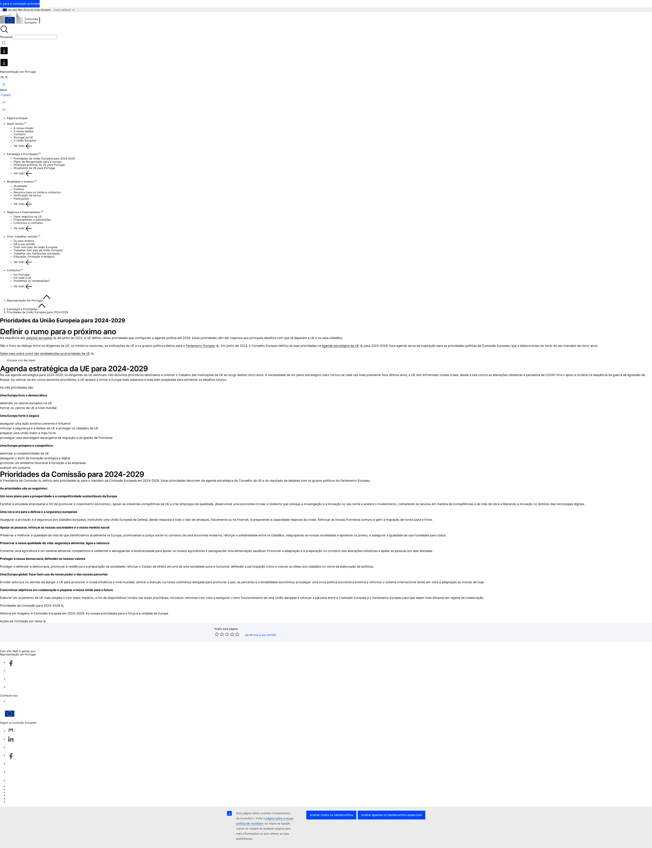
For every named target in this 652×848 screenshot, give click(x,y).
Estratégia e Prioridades (22, 154)
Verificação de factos (27, 195)
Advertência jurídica (20, 798)
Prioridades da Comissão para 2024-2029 (30, 605)
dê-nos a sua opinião (262, 635)
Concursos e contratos (28, 222)
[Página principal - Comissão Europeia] (24, 18)
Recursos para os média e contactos (37, 192)
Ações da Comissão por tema (21, 621)
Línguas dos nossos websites (25, 789)
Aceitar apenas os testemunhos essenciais (391, 815)
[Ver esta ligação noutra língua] (55, 338)
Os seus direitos (24, 240)
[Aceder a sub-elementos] (27, 123)
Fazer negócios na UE (28, 216)
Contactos (13, 270)
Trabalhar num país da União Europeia (38, 250)
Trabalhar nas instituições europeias (37, 253)
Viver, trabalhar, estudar (22, 236)
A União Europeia (25, 140)
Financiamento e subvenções (32, 219)
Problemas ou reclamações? (32, 280)
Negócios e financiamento (23, 212)
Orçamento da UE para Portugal (34, 167)
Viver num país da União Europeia (35, 247)
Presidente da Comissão (20, 480)
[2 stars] (219, 634)
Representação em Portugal (25, 300)
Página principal (17, 118)
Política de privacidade (21, 795)
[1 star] (216, 634)
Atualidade (20, 186)
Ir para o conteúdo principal (20, 3)
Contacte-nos (15, 780)
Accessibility (15, 701)
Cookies (12, 792)
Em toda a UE (22, 277)
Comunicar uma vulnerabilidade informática (35, 786)
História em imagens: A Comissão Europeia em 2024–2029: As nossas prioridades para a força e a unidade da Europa (84, 613)
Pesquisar (6, 37)
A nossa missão (24, 128)
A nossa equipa (23, 131)
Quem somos (15, 123)
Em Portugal (22, 274)
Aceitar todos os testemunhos (331, 815)
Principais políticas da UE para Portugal (39, 164)
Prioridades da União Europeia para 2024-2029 (44, 158)
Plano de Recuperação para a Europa (37, 161)
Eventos (19, 189)
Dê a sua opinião (24, 244)
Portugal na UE (23, 137)
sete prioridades (64, 480)
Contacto (20, 134)
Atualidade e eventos (20, 181)
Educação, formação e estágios (34, 256)
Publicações (21, 198)
